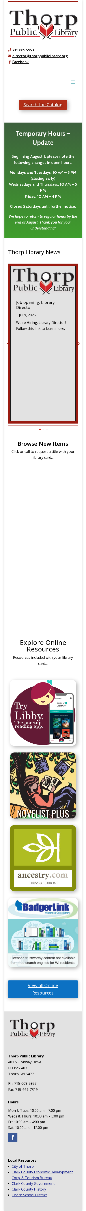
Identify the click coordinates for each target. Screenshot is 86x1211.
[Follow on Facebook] (12, 1137)
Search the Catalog (42, 105)
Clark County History (29, 1189)
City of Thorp (23, 1166)
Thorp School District (29, 1195)
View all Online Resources (43, 989)
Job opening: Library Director (35, 305)
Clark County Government (33, 1183)
